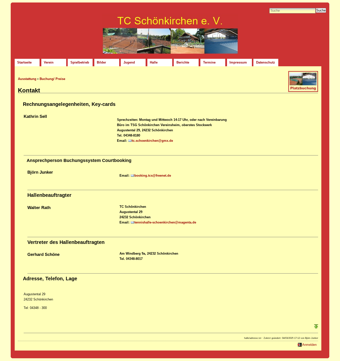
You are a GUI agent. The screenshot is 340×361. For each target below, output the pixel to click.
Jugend (129, 62)
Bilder (101, 62)
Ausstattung (27, 79)
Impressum (238, 62)
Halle (154, 62)
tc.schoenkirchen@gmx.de (152, 141)
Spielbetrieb (79, 62)
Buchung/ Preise (52, 79)
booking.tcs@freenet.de (152, 175)
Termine (209, 62)
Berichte (182, 62)
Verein (49, 62)
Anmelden (309, 345)
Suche (321, 10)
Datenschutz (265, 62)
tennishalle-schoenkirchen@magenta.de (165, 222)
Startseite (24, 62)
